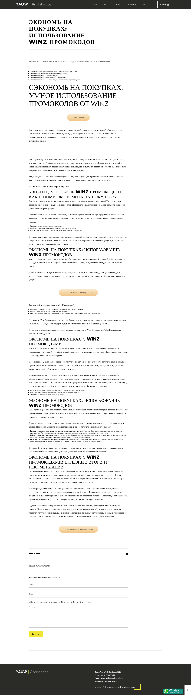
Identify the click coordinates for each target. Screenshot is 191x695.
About (106, 5)
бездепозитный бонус (80, 61)
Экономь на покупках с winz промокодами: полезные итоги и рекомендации (55, 80)
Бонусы (64, 61)
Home (95, 5)
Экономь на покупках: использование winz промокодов (48, 78)
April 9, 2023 (35, 61)
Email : (109, 678)
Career (144, 5)
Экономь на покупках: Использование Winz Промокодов (49, 74)
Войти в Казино (78, 117)
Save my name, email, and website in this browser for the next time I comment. (61, 602)
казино (94, 61)
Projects (119, 5)
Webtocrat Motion (129, 687)
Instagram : (106, 681)
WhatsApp (165, 4)
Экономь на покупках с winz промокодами (44, 76)
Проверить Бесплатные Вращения (78, 292)
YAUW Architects (51, 61)
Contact (132, 5)
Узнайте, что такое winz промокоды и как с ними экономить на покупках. (54, 71)
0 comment (105, 61)
